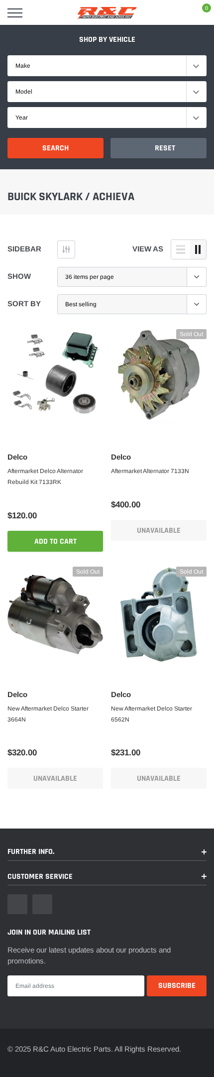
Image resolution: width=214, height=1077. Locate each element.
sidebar (24, 248)
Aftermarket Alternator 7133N (150, 471)
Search (55, 148)
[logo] (107, 12)
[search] (40, 12)
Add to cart (55, 541)
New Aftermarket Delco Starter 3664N (48, 714)
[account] (177, 12)
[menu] (14, 12)
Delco (17, 457)
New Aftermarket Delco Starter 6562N (151, 714)
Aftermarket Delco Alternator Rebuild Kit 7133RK (45, 476)
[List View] (180, 249)
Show (19, 276)
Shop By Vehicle (107, 39)
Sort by (24, 303)
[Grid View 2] (198, 249)
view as (147, 248)
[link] (55, 377)
